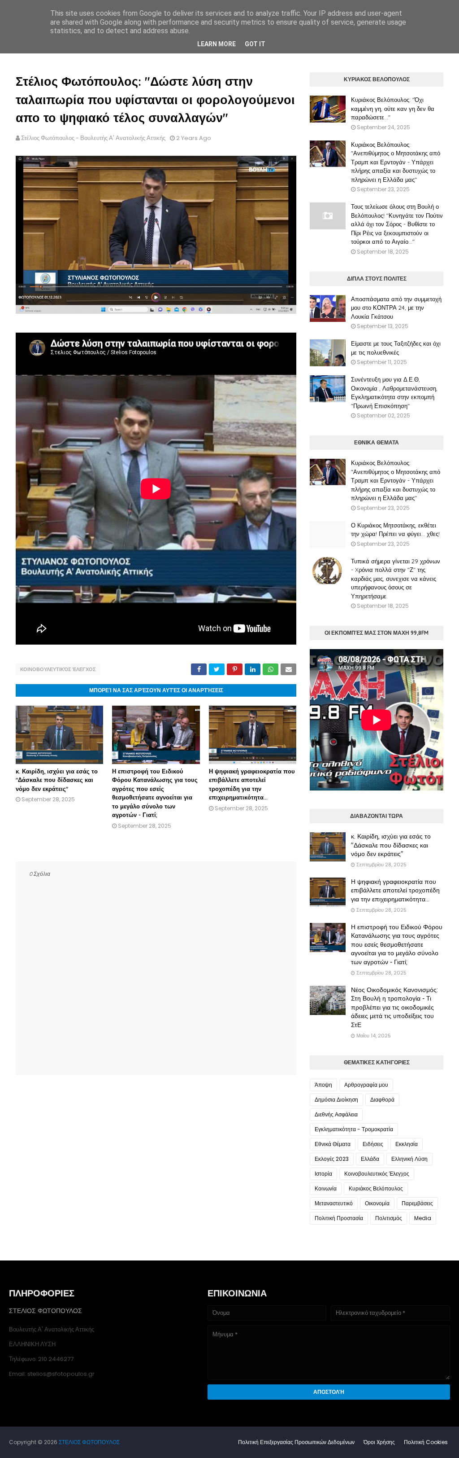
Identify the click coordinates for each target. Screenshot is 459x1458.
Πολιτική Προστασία (339, 1218)
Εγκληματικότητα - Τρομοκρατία (354, 1129)
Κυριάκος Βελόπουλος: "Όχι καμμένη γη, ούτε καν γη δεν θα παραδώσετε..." (392, 108)
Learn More (216, 44)
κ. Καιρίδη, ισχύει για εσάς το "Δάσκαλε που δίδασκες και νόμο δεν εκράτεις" (57, 780)
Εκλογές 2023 (332, 1159)
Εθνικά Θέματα (333, 1144)
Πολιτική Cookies (426, 1442)
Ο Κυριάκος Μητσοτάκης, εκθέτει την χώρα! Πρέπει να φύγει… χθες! (395, 530)
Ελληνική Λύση (409, 1159)
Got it (255, 44)
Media (422, 1218)
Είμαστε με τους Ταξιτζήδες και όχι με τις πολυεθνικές (396, 348)
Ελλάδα (370, 1159)
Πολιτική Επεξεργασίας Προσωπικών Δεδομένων (296, 1442)
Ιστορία (323, 1173)
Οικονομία (377, 1203)
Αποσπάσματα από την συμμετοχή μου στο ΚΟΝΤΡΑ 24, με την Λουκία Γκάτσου (396, 307)
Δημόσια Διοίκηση (336, 1099)
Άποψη (323, 1085)
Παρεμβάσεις (417, 1203)
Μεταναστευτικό (334, 1203)
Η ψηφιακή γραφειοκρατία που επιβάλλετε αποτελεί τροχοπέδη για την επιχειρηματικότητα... (395, 890)
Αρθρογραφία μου (366, 1085)
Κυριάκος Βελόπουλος (376, 1188)
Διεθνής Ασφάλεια (336, 1114)
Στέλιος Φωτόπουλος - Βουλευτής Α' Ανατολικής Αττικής (93, 138)
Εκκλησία (406, 1144)
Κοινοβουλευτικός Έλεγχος (58, 669)
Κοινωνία (326, 1188)
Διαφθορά (382, 1099)
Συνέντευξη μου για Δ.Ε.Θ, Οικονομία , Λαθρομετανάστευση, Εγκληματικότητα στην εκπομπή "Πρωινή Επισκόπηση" (394, 392)
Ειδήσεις (373, 1144)
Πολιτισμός (388, 1218)
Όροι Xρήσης (379, 1442)
